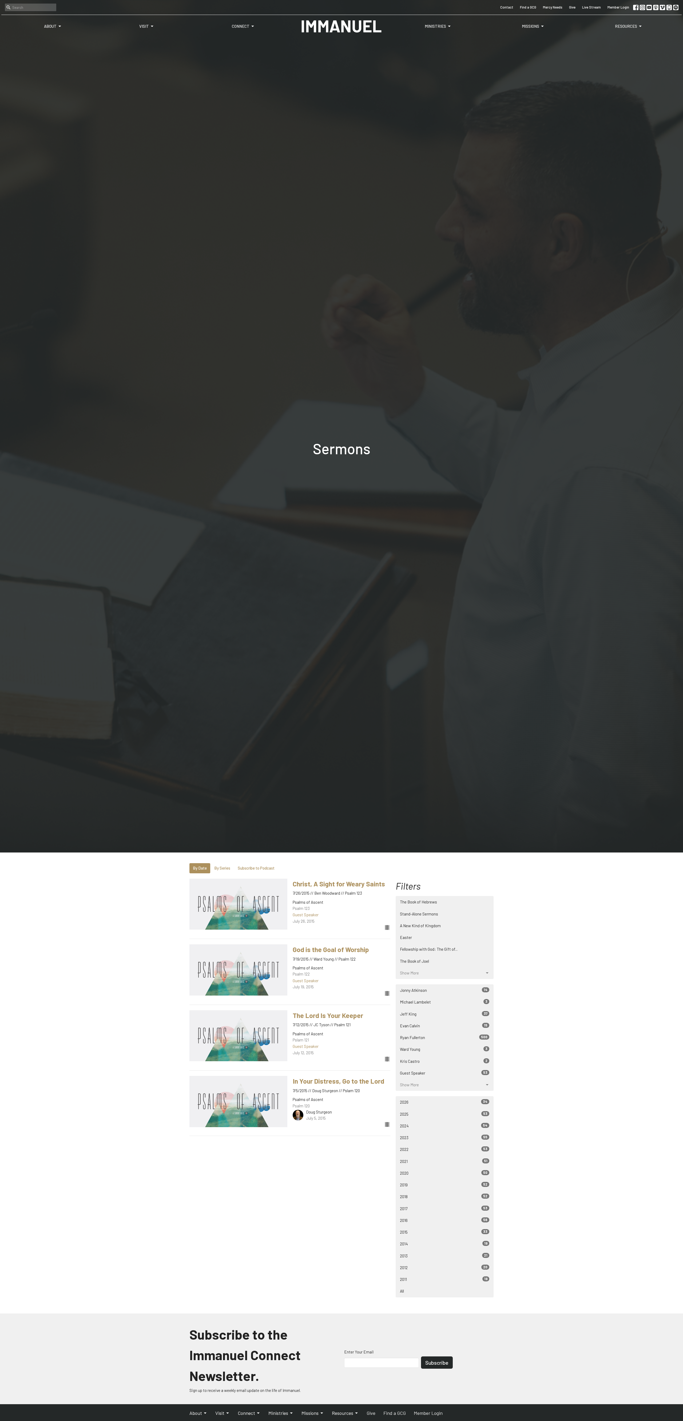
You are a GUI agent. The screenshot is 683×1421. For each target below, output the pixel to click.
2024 (443, 1125)
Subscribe (436, 1362)
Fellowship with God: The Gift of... (429, 949)
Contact (506, 7)
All (402, 1291)
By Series (222, 868)
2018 (443, 1196)
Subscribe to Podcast (256, 868)
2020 (443, 1172)
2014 (443, 1243)
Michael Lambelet (443, 1001)
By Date (200, 868)
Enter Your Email (359, 1351)
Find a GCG (528, 7)
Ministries (435, 26)
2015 (443, 1231)
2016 (443, 1220)
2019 (443, 1184)
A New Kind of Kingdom (420, 925)
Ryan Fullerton (443, 1037)
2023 (443, 1137)
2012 (443, 1267)
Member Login (618, 7)
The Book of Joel (414, 961)
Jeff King (443, 1013)
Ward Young (443, 1049)
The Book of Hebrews (418, 901)
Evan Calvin (443, 1025)
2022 (443, 1149)
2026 (443, 1101)
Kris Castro (443, 1061)
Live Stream (591, 7)
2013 (443, 1255)
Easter (406, 937)
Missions (530, 26)
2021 (443, 1161)
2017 (443, 1208)
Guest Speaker (443, 1072)
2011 (443, 1279)
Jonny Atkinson (443, 990)
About (50, 26)
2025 (443, 1113)
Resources (626, 26)
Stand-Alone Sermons (419, 913)
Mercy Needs (552, 7)
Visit (144, 26)
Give (572, 7)
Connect (240, 26)
